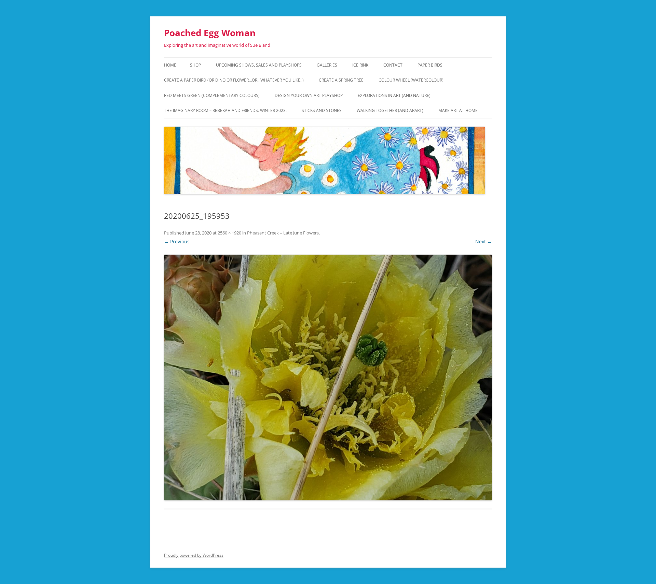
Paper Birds (430, 65)
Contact (392, 65)
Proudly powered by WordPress (193, 555)
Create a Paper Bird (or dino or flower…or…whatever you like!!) (234, 80)
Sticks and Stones (322, 110)
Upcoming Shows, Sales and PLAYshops (259, 65)
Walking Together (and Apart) (390, 110)
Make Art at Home (458, 110)
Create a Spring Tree (341, 80)
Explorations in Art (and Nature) (394, 95)
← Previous (177, 241)
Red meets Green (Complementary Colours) (212, 95)
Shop (195, 65)
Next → (483, 241)
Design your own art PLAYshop (309, 95)
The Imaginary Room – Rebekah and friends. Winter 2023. (225, 110)
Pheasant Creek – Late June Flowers (283, 233)
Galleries (327, 65)
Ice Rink (360, 65)
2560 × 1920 (229, 233)
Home (170, 65)
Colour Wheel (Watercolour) (411, 80)
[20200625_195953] (328, 377)
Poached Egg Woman (210, 33)
